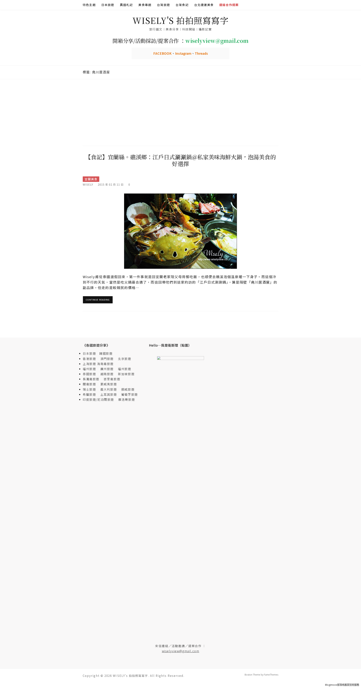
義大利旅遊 (108, 389)
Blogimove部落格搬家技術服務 (342, 684)
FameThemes (271, 674)
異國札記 (126, 5)
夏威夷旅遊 (108, 384)
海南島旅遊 (105, 363)
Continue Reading (98, 299)
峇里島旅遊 (112, 379)
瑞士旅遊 (91, 389)
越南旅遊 (108, 374)
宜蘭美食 (91, 179)
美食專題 (144, 5)
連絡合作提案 (229, 5)
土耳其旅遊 (110, 394)
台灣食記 (182, 5)
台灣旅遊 (163, 5)
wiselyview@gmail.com (180, 651)
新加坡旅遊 (126, 374)
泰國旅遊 (91, 374)
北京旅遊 (124, 358)
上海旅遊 (89, 363)
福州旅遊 (91, 369)
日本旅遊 (107, 5)
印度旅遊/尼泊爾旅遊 (100, 399)
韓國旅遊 (105, 353)
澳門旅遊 (107, 358)
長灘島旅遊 (91, 379)
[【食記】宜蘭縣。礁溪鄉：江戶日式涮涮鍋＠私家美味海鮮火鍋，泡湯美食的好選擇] (180, 231)
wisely (88, 184)
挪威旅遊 (127, 389)
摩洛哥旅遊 (126, 399)
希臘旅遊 (91, 394)
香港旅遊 (89, 358)
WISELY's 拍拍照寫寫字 (180, 20)
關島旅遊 (91, 384)
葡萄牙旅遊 (129, 394)
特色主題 (89, 5)
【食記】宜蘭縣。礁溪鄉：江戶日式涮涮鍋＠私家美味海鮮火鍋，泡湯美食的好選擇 (180, 160)
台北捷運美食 (204, 5)
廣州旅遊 (107, 369)
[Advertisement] (180, 112)
